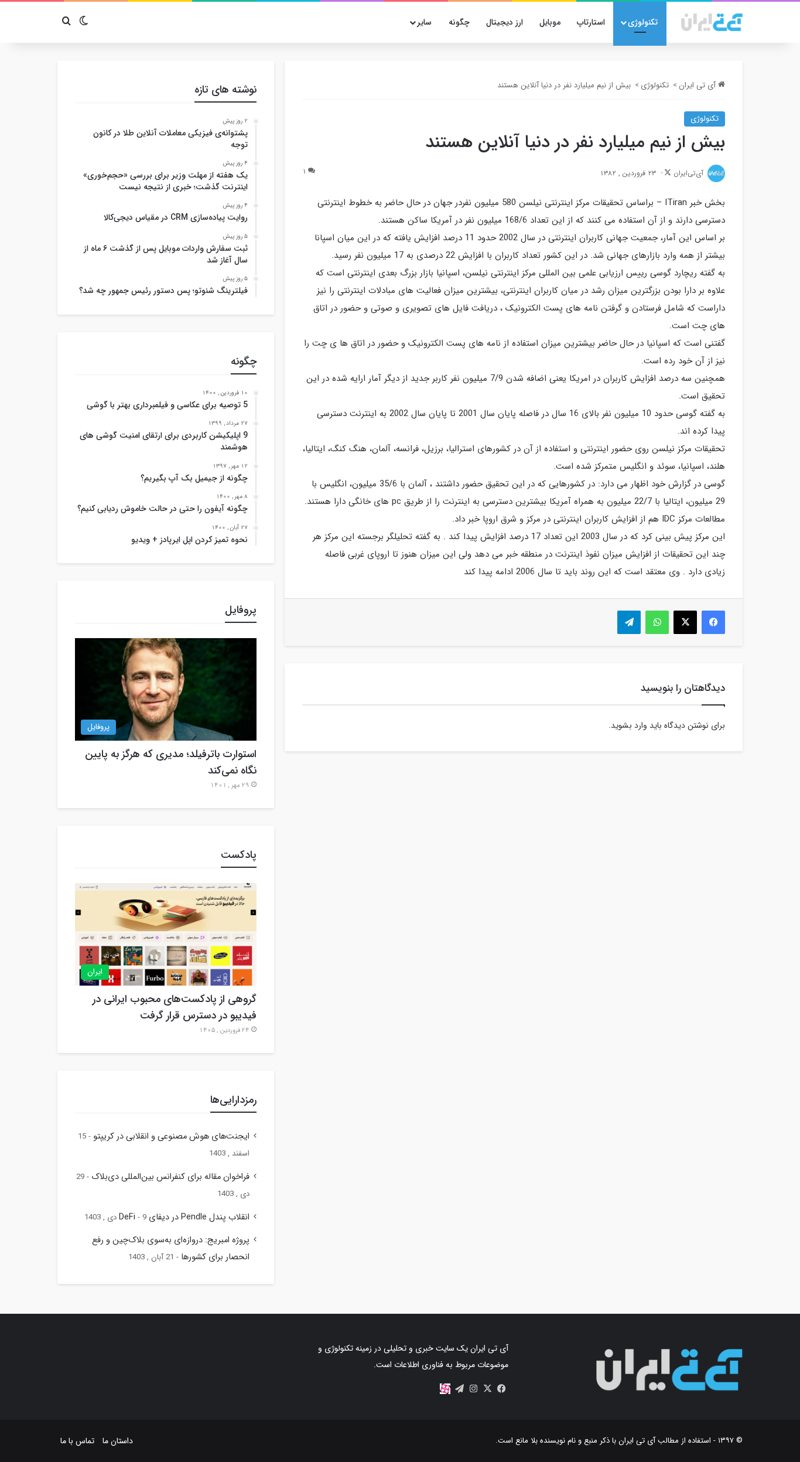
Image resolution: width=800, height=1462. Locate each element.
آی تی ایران (698, 85)
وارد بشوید (629, 725)
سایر (424, 22)
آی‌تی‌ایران (688, 173)
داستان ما (117, 1440)
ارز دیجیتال (504, 22)
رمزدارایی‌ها (233, 1100)
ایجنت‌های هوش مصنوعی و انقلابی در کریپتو (171, 1136)
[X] (487, 1389)
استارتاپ (591, 22)
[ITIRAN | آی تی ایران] (712, 22)
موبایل (549, 22)
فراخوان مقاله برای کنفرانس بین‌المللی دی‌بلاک (170, 1177)
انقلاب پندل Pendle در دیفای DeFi (184, 1217)
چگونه (459, 22)
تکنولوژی (643, 22)
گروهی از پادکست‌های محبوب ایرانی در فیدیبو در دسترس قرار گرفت (175, 1007)
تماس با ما (77, 1440)
